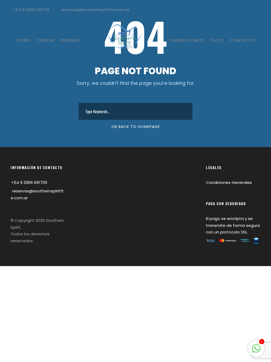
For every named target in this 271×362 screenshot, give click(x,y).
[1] (256, 351)
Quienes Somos (187, 40)
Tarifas (46, 40)
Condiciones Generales (229, 182)
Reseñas (70, 40)
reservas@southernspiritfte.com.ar (95, 9)
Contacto (242, 40)
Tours (23, 40)
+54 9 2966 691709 (31, 9)
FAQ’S (217, 40)
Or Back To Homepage (135, 126)
